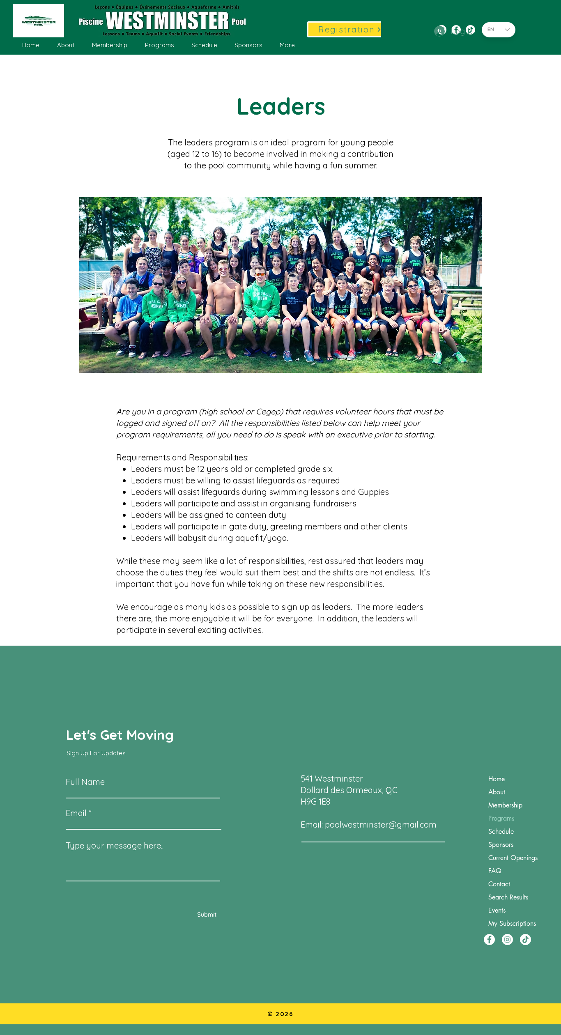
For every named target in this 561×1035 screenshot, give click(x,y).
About (496, 792)
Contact (499, 884)
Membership (505, 805)
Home (496, 779)
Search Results (508, 897)
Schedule (501, 831)
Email (76, 813)
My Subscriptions (512, 923)
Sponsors (500, 844)
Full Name (85, 782)
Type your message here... (115, 846)
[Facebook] (489, 939)
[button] (65, 45)
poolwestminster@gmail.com (381, 824)
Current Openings (513, 857)
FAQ (494, 871)
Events (497, 910)
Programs (501, 818)
